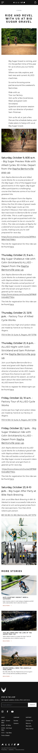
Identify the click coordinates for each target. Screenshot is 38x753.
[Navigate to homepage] (19, 2)
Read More (6, 605)
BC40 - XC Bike (6, 725)
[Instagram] (2, 712)
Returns (28, 723)
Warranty (28, 726)
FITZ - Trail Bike (6, 733)
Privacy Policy (4, 749)
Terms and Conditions (20, 749)
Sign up (32, 704)
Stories (16, 720)
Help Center (29, 729)
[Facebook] (7, 712)
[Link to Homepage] (3, 690)
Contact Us (29, 720)
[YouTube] (12, 712)
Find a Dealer (5, 735)
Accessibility (11, 749)
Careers (16, 723)
